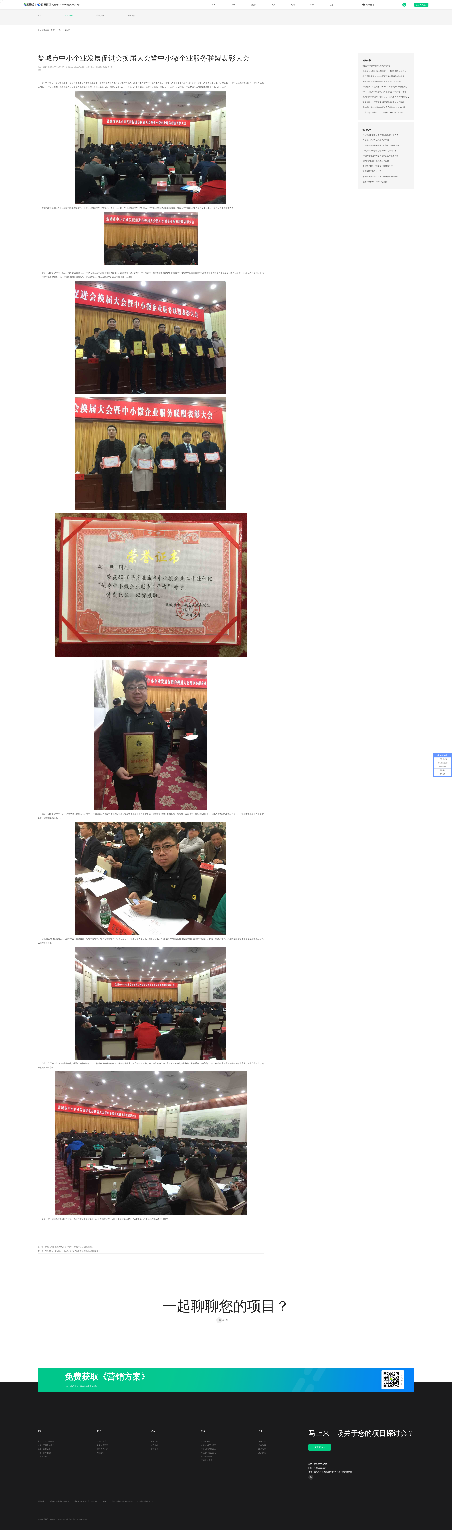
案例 (274, 5)
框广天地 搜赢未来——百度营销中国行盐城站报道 (383, 76)
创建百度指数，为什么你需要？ (376, 182)
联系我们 (223, 1320)
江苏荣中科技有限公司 (145, 1501)
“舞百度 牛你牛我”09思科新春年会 (377, 66)
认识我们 (262, 1441)
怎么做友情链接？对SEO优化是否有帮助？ (381, 176)
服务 (253, 5)
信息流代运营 (102, 1449)
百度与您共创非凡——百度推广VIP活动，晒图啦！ (384, 113)
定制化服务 (370, 5)
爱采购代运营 (102, 1445)
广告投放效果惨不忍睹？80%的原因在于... (380, 151)
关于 (233, 5)
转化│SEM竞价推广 (46, 1445)
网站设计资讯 (206, 1457)
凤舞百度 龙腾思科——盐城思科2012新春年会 (382, 81)
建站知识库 (205, 1441)
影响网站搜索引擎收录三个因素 (376, 161)
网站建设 (100, 1453)
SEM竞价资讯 (206, 1460)
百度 (104, 1501)
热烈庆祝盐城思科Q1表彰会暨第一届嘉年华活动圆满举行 (69, 1247)
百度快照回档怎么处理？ (373, 171)
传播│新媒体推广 (45, 1453)
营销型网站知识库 (208, 1449)
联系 (331, 5)
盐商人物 (100, 15)
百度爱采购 (42, 1457)
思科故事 (262, 1445)
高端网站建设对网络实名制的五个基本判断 (380, 156)
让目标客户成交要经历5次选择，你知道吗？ (381, 145)
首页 (214, 5)
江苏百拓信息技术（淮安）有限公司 (86, 1501)
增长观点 (131, 15)
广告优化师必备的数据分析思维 (376, 140)
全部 (39, 15)
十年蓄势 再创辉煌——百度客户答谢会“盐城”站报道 (384, 107)
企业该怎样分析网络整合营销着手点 (378, 166)
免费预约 (318, 1447)
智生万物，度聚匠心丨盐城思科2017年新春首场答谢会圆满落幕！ (72, 1251)
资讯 (312, 5)
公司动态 (69, 15)
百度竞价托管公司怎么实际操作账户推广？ (380, 135)
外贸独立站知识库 (208, 1445)
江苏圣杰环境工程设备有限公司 (121, 1501)
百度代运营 (101, 1441)
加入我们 (262, 1453)
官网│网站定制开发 (46, 1441)
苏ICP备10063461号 (80, 1519)
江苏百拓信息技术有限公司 (59, 1501)
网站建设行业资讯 (208, 1453)
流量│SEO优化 (44, 1449)
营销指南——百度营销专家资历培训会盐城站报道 (383, 102)
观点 (293, 5)
